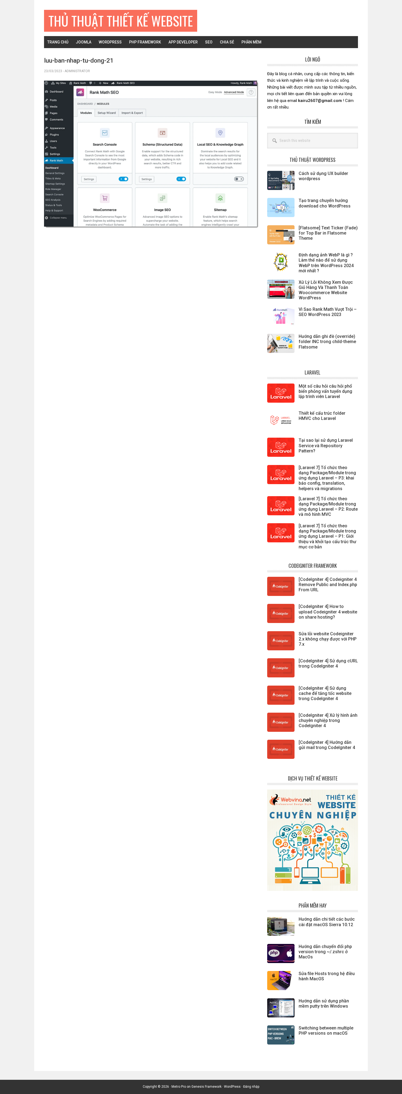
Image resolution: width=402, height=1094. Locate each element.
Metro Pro (178, 1087)
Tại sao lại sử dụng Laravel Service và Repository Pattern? (326, 445)
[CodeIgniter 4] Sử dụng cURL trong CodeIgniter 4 (328, 663)
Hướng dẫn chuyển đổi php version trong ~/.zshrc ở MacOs (325, 952)
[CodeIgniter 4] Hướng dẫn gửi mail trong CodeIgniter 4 (327, 745)
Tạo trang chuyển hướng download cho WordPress (325, 203)
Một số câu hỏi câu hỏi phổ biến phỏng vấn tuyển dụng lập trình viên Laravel (325, 391)
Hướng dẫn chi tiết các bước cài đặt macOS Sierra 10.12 (327, 922)
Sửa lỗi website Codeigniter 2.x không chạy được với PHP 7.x (328, 639)
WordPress (232, 1087)
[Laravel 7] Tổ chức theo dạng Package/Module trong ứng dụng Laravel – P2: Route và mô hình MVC (328, 506)
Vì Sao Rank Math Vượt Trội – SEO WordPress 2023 (328, 312)
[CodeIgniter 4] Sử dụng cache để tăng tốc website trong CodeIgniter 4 (325, 693)
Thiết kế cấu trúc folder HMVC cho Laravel (322, 416)
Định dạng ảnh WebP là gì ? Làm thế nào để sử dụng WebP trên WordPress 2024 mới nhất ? (326, 262)
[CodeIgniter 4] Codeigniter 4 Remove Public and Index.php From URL (328, 584)
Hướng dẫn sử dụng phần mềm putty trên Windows (324, 1003)
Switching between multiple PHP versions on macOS (326, 1030)
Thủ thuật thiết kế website (120, 20)
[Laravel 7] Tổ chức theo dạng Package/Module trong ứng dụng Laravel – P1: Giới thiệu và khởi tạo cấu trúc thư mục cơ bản (327, 536)
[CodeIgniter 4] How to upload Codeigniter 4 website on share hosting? (328, 611)
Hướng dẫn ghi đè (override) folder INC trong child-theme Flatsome (327, 341)
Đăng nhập (251, 1087)
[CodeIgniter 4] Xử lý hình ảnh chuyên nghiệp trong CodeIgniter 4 (328, 720)
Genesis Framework (206, 1087)
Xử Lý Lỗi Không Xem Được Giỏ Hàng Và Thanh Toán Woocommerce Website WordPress (326, 290)
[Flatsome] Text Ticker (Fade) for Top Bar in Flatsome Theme (328, 233)
